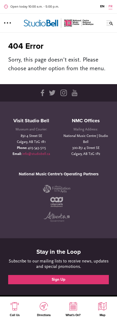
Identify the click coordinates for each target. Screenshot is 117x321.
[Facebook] (42, 93)
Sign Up (58, 279)
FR (110, 6)
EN (102, 6)
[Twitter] (52, 93)
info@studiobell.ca (36, 154)
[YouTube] (74, 93)
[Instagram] (63, 93)
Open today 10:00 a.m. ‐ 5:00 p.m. (34, 6)
